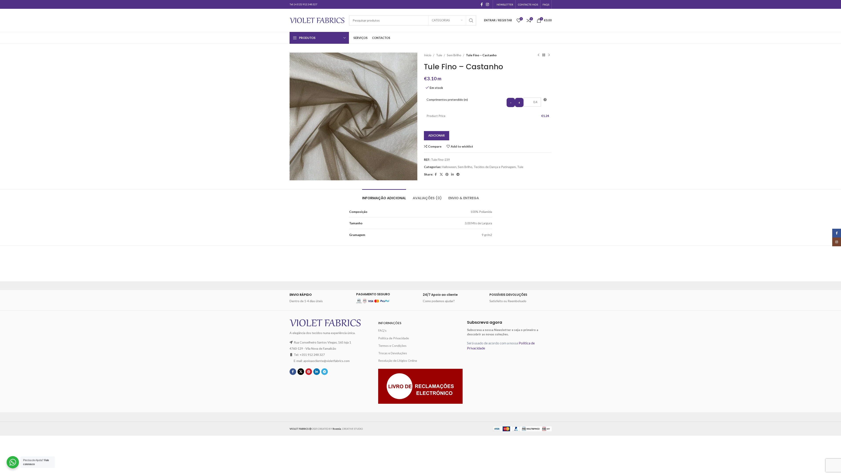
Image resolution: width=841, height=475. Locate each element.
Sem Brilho (454, 55)
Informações (389, 323)
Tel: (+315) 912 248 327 (303, 4)
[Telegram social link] (458, 174)
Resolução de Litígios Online (397, 360)
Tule (439, 55)
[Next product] (549, 55)
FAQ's (382, 330)
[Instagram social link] (487, 4)
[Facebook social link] (481, 4)
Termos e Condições (392, 345)
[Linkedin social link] (452, 174)
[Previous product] (538, 55)
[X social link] (441, 174)
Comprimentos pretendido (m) (447, 99)
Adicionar (436, 135)
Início (427, 55)
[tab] (384, 196)
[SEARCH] (471, 20)
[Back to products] (543, 55)
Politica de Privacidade (393, 338)
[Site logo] (317, 20)
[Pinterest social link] (447, 174)
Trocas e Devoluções (392, 353)
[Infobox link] (321, 298)
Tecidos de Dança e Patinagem (495, 167)
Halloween (449, 167)
